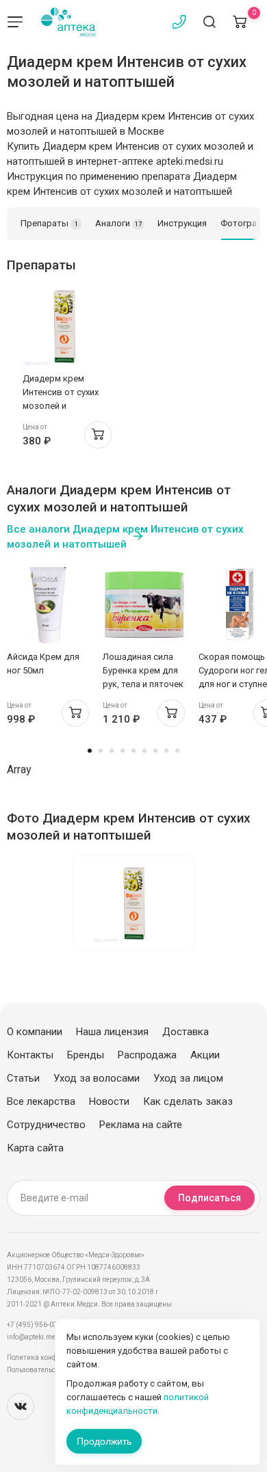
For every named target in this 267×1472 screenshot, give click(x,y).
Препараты (49, 223)
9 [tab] (177, 751)
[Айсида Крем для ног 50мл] (48, 604)
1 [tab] (90, 751)
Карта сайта (35, 1148)
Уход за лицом (188, 1078)
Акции (205, 1055)
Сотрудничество (46, 1125)
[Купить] (98, 435)
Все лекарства (41, 1101)
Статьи (23, 1078)
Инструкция (182, 223)
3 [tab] (112, 751)
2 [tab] (101, 751)
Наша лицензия (112, 1032)
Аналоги (118, 223)
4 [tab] (122, 751)
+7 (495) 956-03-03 (37, 1324)
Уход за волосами (96, 1078)
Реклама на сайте (140, 1125)
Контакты (30, 1055)
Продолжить (104, 1441)
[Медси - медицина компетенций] (68, 22)
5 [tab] (133, 751)
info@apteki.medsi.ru (41, 1337)
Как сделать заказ (188, 1101)
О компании (34, 1032)
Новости (109, 1101)
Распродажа (147, 1055)
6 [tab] (144, 751)
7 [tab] (155, 751)
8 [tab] (166, 751)
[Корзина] (239, 22)
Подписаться (209, 1197)
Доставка (185, 1032)
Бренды (85, 1055)
